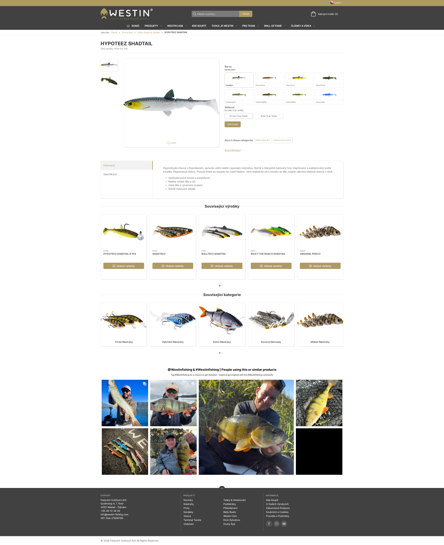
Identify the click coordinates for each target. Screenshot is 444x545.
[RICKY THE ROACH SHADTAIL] (271, 232)
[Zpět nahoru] (222, 489)
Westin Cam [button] (175, 25)
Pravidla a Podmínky (277, 515)
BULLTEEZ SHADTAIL (214, 253)
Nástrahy (188, 504)
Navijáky (188, 511)
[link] (125, 403)
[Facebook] (269, 524)
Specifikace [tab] (110, 174)
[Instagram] (277, 524)
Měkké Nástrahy (262, 140)
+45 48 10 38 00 (110, 510)
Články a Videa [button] (301, 25)
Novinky (188, 500)
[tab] (220, 286)
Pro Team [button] (248, 25)
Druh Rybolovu (231, 519)
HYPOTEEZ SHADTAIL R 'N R (119, 253)
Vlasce (187, 515)
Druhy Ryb (127, 32)
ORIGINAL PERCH (310, 253)
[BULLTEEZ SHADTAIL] (222, 232)
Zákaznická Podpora (278, 508)
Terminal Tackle (192, 519)
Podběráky (229, 504)
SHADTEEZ (158, 253)
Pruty (186, 508)
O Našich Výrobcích (277, 504)
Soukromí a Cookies (277, 511)
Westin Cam (230, 515)
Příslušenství (230, 508)
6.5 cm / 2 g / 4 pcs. (239, 116)
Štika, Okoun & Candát (149, 32)
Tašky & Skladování (234, 500)
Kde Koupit (199, 25)
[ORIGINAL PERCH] (320, 232)
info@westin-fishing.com (114, 514)
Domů (114, 32)
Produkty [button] (151, 25)
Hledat (245, 13)
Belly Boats (229, 511)
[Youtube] (284, 524)
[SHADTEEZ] (172, 232)
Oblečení (188, 523)
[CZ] (127, 14)
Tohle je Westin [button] (222, 25)
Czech (337, 2)
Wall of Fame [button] (273, 25)
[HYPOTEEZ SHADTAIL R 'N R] (123, 232)
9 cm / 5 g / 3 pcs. (269, 116)
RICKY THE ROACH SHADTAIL (268, 253)
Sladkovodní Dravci (282, 140)
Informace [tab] (109, 165)
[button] (109, 64)
